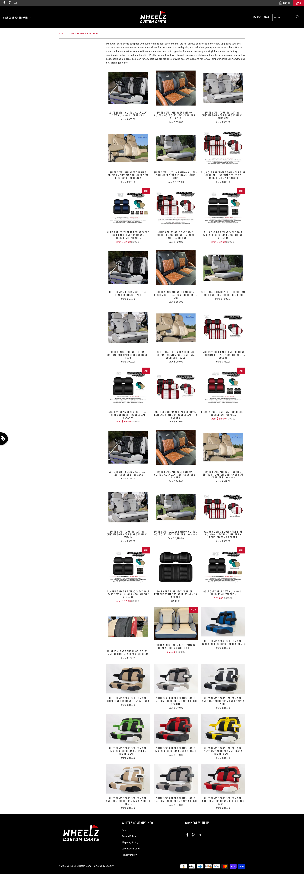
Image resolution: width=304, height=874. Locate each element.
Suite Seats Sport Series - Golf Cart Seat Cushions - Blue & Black (223, 622)
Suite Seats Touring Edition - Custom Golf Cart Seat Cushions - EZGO (128, 327)
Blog (266, 17)
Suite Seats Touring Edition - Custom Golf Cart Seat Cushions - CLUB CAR (223, 88)
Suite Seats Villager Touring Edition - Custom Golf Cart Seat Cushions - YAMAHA (223, 447)
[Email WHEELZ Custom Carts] (15, 3)
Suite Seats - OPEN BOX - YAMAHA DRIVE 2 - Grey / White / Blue (176, 623)
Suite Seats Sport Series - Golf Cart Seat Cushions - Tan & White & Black (128, 779)
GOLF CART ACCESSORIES (16, 17)
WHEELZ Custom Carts (79, 865)
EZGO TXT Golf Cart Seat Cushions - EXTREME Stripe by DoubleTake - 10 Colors (176, 387)
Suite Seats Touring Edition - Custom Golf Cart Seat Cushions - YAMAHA (128, 507)
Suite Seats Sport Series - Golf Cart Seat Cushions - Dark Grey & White (223, 679)
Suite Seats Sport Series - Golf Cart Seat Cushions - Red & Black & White (223, 779)
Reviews (257, 17)
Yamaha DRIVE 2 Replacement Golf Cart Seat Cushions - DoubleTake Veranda (128, 567)
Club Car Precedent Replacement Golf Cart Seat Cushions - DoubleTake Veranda (128, 208)
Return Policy (129, 836)
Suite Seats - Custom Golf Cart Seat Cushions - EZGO (128, 267)
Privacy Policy (129, 854)
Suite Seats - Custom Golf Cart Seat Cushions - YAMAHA (128, 447)
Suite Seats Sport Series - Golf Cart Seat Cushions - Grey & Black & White (176, 679)
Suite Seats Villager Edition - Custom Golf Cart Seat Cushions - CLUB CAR (176, 88)
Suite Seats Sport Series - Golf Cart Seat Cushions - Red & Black (176, 729)
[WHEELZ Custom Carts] (153, 17)
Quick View (128, 95)
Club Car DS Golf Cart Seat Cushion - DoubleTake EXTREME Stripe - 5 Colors (176, 208)
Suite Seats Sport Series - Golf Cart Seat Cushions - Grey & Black (176, 779)
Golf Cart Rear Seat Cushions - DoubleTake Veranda (223, 567)
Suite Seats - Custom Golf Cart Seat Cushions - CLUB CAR (128, 88)
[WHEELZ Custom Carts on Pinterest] (10, 3)
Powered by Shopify (103, 865)
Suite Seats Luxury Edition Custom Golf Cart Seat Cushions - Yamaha (176, 507)
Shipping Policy (130, 842)
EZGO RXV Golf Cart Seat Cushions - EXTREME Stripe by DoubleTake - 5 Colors (223, 327)
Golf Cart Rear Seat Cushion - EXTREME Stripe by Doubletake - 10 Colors (176, 567)
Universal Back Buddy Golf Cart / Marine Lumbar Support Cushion (128, 627)
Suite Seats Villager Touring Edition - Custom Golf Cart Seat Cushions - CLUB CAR (128, 148)
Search (125, 830)
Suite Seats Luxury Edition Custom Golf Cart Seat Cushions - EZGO (223, 267)
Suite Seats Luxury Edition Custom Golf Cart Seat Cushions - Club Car (176, 148)
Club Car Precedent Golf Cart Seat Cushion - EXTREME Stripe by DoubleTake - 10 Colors (223, 148)
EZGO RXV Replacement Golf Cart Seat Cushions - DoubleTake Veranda (128, 387)
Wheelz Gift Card (130, 848)
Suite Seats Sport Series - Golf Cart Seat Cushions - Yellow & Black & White (223, 729)
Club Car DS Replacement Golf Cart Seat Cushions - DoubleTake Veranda (223, 208)
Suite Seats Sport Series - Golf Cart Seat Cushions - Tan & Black (128, 679)
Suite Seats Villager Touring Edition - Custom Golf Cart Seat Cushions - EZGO (176, 327)
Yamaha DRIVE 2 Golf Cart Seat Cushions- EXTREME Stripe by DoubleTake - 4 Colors (223, 507)
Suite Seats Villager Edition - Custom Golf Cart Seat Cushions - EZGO (176, 267)
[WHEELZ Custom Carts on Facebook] (4, 3)
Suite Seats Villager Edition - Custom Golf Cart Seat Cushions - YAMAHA (176, 447)
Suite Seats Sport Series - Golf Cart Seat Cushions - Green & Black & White (128, 729)
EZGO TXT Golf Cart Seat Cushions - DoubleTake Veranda (223, 387)
